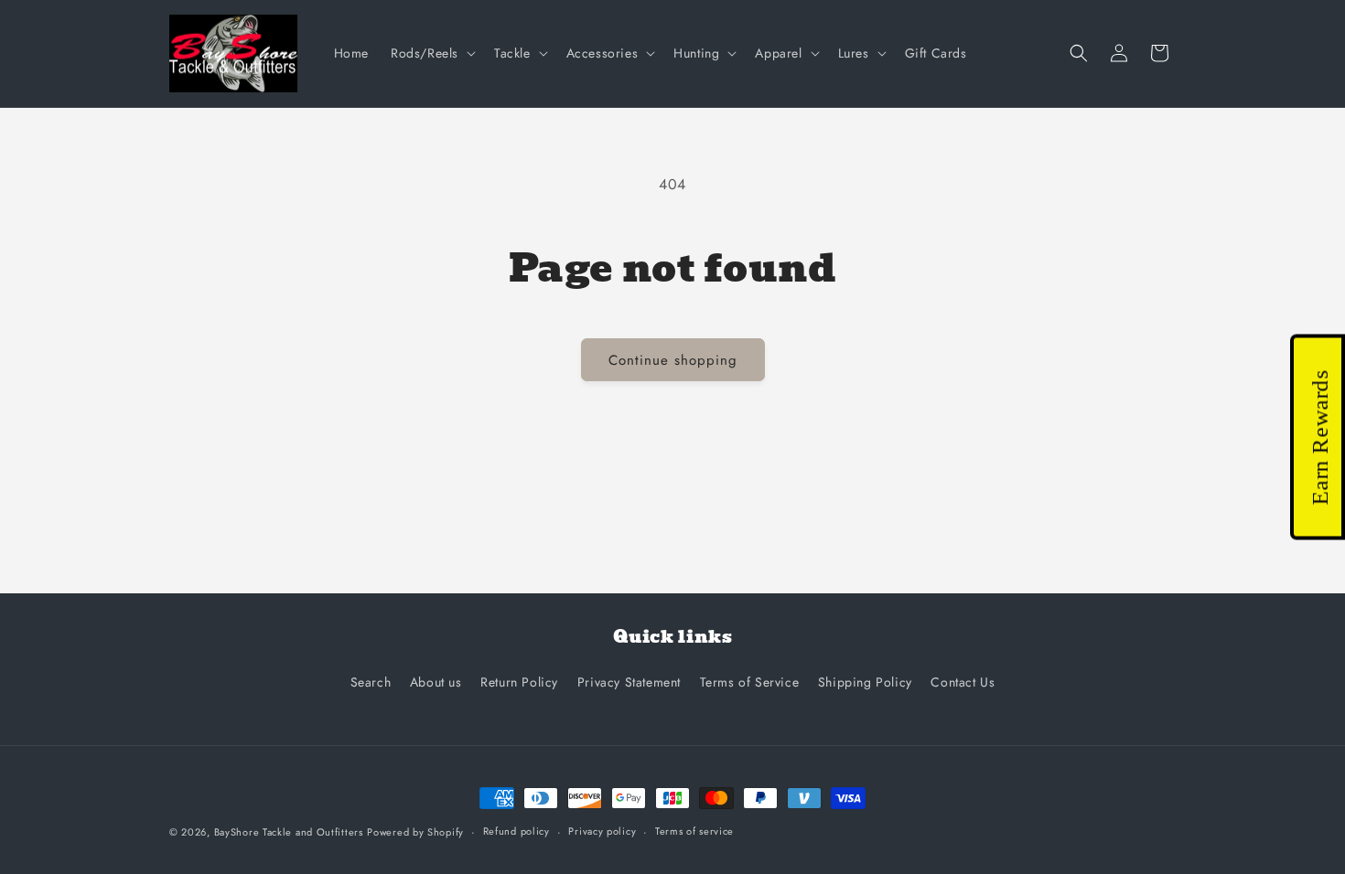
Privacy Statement (629, 682)
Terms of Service (750, 682)
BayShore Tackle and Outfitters (288, 832)
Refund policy (516, 831)
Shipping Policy (865, 682)
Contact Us (963, 682)
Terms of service (694, 831)
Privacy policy (602, 831)
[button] (431, 53)
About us (436, 682)
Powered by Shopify (415, 832)
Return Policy (519, 682)
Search (371, 682)
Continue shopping (672, 360)
